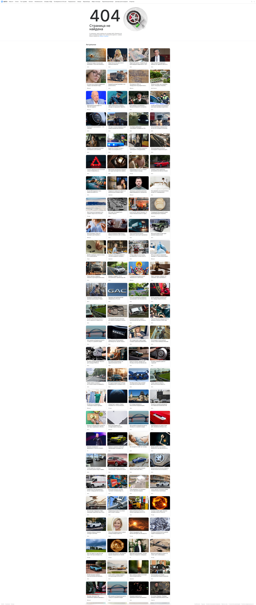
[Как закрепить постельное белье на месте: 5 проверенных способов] (160, 186)
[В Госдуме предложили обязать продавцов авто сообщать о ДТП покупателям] (117, 378)
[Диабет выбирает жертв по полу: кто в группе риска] (96, 250)
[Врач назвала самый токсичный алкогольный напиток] (139, 570)
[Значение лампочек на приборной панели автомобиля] (139, 592)
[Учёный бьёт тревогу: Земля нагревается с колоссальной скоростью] (117, 400)
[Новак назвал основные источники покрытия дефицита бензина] (96, 378)
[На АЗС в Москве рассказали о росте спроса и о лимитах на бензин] (96, 314)
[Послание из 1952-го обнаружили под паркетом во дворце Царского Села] (139, 80)
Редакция (203, 604)
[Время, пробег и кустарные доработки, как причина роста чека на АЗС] (160, 442)
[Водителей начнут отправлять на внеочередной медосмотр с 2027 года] (139, 58)
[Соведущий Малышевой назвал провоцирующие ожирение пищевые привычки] (160, 208)
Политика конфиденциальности (247, 604)
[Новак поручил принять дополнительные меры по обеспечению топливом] (160, 378)
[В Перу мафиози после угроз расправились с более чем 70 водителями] (139, 250)
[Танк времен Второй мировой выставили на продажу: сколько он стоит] (117, 314)
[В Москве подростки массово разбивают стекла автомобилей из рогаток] (96, 58)
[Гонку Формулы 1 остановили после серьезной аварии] (139, 485)
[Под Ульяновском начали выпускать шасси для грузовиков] (139, 229)
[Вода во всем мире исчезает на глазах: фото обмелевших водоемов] (160, 549)
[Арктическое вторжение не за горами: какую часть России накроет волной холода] (96, 208)
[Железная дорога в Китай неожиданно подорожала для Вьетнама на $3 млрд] (160, 144)
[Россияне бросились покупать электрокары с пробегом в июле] (117, 464)
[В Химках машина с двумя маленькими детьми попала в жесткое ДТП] (139, 314)
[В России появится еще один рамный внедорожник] (160, 229)
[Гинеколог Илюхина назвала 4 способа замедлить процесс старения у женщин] (117, 250)
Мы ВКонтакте (197, 604)
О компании (7, 604)
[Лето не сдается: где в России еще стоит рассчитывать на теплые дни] (96, 549)
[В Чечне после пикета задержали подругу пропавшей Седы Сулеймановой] (96, 80)
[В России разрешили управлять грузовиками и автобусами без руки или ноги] (139, 293)
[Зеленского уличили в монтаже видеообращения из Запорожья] (139, 186)
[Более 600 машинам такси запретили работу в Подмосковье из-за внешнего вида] (96, 186)
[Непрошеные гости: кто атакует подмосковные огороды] (139, 165)
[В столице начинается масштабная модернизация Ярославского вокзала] (139, 400)
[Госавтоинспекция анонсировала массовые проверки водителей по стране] (160, 101)
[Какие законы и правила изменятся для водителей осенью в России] (96, 272)
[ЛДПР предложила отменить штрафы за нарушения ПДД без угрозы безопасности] (117, 101)
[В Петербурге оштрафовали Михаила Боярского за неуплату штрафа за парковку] (139, 101)
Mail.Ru (2, 604)
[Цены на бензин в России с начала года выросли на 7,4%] (139, 506)
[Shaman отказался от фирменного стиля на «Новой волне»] (96, 442)
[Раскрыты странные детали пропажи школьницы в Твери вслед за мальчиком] (96, 293)
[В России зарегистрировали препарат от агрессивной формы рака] (160, 250)
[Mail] (2, 1)
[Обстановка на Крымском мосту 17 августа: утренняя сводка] (96, 336)
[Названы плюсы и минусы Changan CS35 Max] (96, 528)
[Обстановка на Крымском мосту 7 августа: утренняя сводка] (117, 592)
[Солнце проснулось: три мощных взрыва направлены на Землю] (117, 549)
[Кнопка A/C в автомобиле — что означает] (96, 122)
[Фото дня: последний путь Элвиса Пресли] (117, 208)
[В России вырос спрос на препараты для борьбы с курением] (96, 229)
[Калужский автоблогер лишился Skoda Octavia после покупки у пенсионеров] (160, 464)
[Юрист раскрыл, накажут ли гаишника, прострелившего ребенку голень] (160, 272)
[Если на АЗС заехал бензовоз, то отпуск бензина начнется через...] (139, 208)
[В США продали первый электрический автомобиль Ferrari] (96, 570)
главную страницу (103, 36)
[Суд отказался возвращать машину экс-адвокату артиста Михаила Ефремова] (160, 58)
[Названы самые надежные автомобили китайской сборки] (160, 165)
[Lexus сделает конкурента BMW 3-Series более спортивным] (160, 485)
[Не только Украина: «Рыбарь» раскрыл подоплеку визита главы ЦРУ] (160, 592)
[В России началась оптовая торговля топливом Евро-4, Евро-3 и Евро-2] (117, 485)
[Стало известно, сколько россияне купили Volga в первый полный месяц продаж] (96, 464)
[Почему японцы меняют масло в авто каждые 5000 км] (96, 357)
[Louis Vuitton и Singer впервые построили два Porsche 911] (117, 570)
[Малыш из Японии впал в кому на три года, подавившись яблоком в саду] (96, 421)
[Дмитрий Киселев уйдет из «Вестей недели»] (96, 101)
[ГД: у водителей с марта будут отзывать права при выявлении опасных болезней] (139, 336)
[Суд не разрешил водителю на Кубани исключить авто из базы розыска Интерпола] (117, 229)
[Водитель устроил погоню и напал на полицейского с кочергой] (117, 144)
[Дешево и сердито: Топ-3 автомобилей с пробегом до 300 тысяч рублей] (117, 272)
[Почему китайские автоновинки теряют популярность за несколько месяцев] (160, 528)
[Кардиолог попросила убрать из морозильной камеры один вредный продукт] (117, 186)
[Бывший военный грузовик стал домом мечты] (117, 80)
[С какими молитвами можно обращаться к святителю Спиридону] (139, 272)
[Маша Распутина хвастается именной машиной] (117, 58)
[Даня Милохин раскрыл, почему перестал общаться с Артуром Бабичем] (139, 549)
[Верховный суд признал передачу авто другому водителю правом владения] (117, 165)
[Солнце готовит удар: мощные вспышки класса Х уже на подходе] (160, 506)
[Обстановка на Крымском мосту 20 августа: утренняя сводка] (139, 421)
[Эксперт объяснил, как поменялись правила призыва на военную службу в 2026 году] (96, 592)
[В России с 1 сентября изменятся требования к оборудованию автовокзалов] (139, 144)
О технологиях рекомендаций (234, 604)
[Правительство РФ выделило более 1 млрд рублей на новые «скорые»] (96, 485)
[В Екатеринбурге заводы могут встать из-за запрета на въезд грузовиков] (160, 122)
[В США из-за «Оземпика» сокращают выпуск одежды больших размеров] (96, 400)
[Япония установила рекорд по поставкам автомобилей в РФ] (160, 400)
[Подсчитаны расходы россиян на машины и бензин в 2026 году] (160, 314)
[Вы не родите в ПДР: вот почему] (139, 442)
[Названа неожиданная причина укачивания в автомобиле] (96, 144)
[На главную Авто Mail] (5, 1)
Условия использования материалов (213, 604)
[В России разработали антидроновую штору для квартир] (117, 421)
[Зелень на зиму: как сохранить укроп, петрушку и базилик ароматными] (160, 80)
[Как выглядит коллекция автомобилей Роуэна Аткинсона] (160, 570)
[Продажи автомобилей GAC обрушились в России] (117, 293)
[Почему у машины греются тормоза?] (160, 357)
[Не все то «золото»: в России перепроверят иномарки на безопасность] (117, 442)
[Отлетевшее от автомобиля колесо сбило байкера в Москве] (160, 336)
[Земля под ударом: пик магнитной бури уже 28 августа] (139, 528)
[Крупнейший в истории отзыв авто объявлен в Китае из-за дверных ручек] (160, 421)
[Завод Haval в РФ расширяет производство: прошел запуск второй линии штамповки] (117, 336)
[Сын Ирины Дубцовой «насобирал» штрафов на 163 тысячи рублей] (139, 122)
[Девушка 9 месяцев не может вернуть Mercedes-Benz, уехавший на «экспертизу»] (139, 464)
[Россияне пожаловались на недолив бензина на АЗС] (117, 357)
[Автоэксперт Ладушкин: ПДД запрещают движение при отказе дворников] (96, 506)
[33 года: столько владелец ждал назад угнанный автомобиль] (117, 122)
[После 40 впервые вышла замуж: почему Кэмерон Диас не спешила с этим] (117, 528)
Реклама (12, 604)
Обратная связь (224, 604)
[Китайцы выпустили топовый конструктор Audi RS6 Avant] (139, 378)
